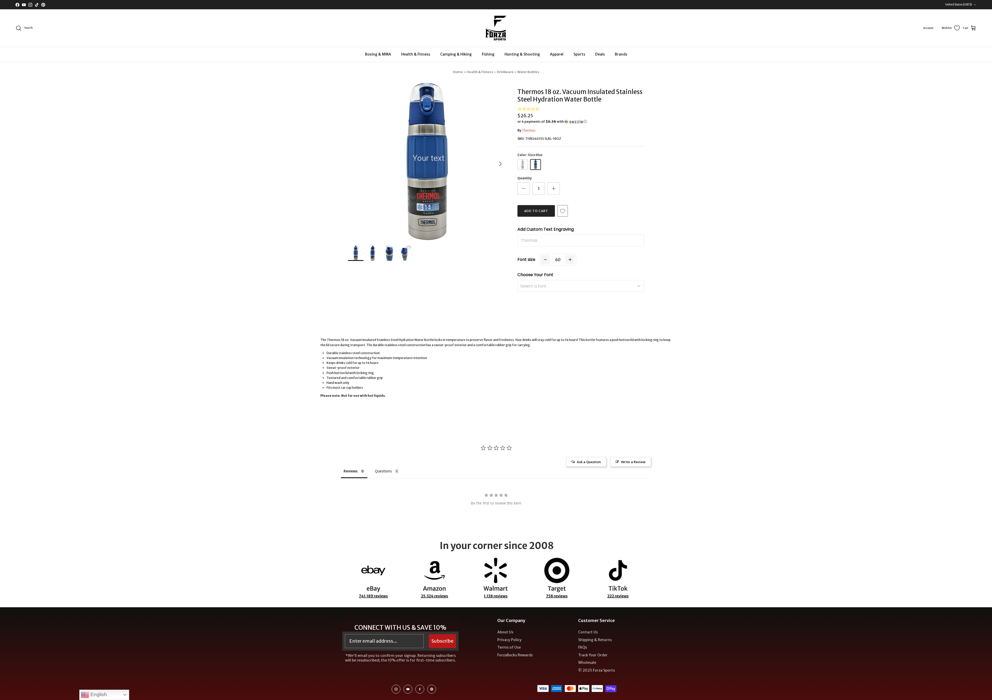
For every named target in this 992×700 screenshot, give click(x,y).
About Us (505, 632)
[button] (552, 121)
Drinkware (505, 72)
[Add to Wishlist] (562, 211)
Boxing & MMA (378, 54)
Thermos (529, 130)
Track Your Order (593, 655)
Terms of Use (509, 647)
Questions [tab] (383, 471)
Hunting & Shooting (522, 54)
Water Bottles (528, 72)
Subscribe (442, 641)
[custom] (396, 689)
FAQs (582, 647)
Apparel (556, 54)
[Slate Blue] (535, 164)
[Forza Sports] (496, 28)
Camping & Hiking (456, 54)
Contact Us (588, 632)
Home (458, 72)
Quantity (524, 178)
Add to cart (536, 211)
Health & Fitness (415, 54)
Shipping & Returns (595, 639)
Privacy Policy (509, 639)
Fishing (488, 54)
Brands (621, 54)
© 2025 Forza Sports (596, 670)
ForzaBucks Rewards (515, 655)
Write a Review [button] (633, 462)
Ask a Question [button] (589, 462)
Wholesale (587, 662)
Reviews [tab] (351, 471)
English (98, 694)
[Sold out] (522, 164)
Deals (600, 54)
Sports (579, 54)
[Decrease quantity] (523, 188)
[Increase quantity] (553, 188)
